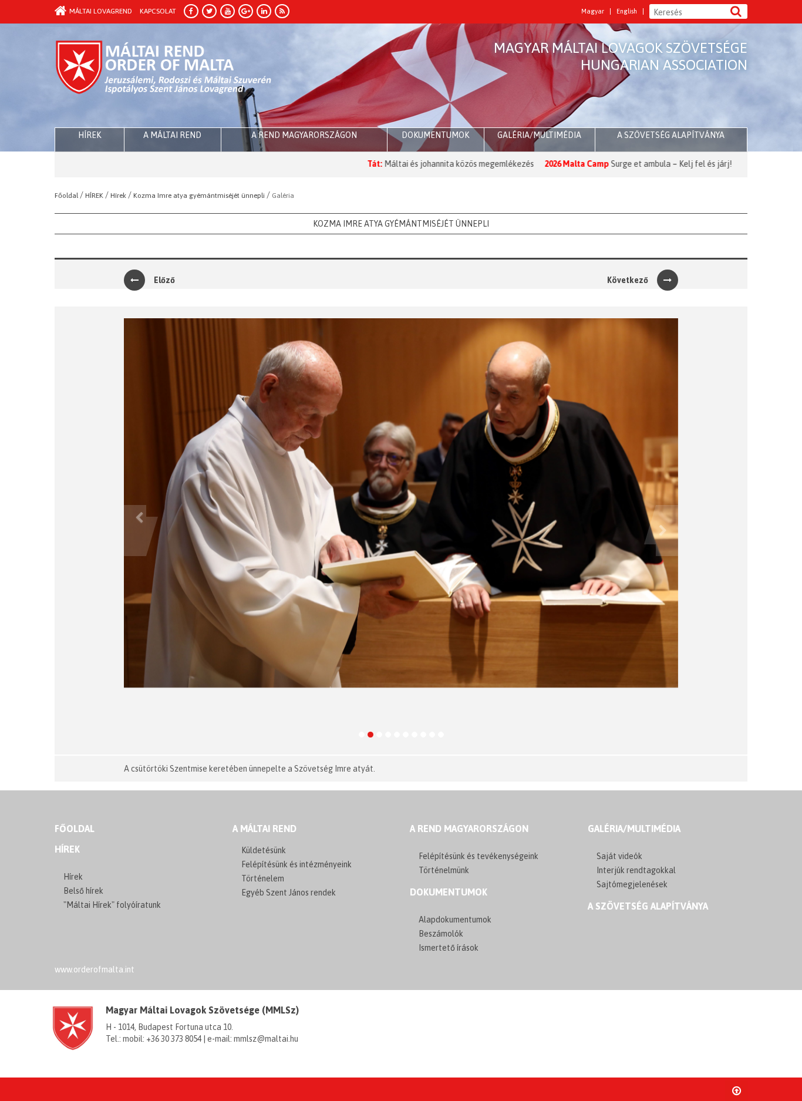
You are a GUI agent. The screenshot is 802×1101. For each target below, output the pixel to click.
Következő (627, 280)
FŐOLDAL (75, 828)
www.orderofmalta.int (94, 969)
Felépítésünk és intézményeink (296, 864)
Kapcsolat (158, 11)
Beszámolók (441, 933)
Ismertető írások (448, 947)
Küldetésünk (263, 850)
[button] (135, 530)
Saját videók (619, 856)
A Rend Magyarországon (304, 135)
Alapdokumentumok (455, 919)
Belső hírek (83, 890)
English (626, 11)
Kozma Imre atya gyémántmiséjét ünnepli (401, 223)
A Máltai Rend (172, 135)
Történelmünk (444, 870)
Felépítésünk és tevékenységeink (478, 856)
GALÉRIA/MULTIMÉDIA (634, 828)
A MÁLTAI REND (264, 828)
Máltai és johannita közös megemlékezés (418, 164)
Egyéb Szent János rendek (288, 892)
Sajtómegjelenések (632, 884)
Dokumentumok (435, 135)
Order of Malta (164, 76)
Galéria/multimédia (539, 135)
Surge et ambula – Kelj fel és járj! (631, 164)
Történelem (262, 878)
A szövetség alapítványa (671, 135)
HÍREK (89, 135)
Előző (164, 280)
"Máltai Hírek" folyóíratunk (112, 905)
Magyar (592, 11)
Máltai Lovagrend (100, 11)
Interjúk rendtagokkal (636, 870)
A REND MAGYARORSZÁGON (469, 828)
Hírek (67, 849)
